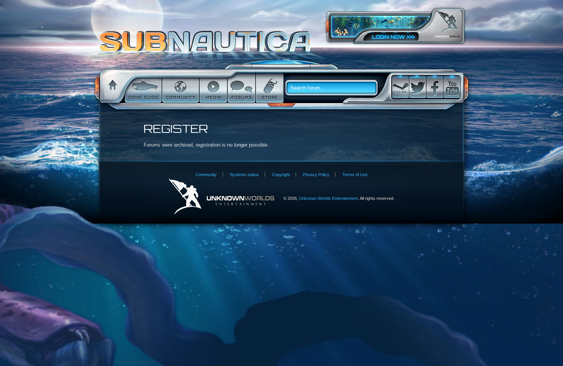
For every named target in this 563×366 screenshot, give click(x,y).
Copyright (281, 174)
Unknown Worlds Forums (207, 45)
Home (111, 88)
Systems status (244, 174)
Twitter (417, 87)
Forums (241, 88)
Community (179, 88)
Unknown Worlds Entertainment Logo (222, 197)
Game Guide (142, 88)
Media (212, 88)
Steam (400, 87)
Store (269, 88)
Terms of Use (355, 174)
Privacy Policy (316, 174)
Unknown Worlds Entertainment (447, 25)
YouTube (452, 87)
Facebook (434, 87)
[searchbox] (334, 88)
